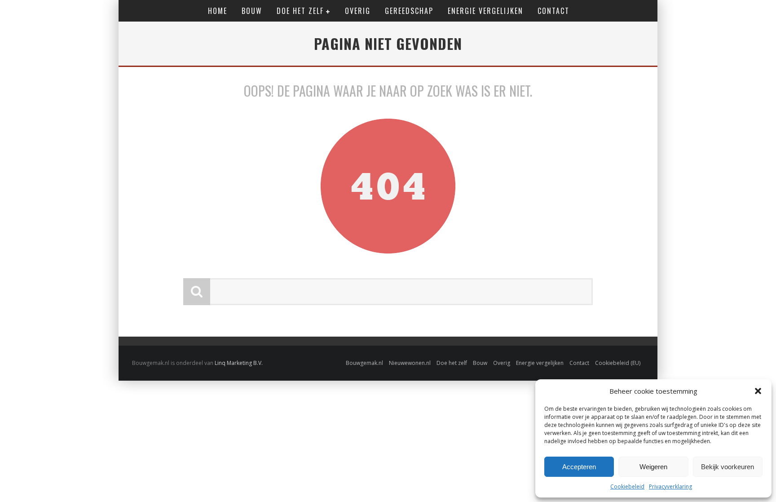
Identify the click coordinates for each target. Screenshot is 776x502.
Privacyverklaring (670, 486)
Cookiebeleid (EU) (617, 363)
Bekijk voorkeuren (727, 467)
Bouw (252, 10)
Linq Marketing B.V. (239, 363)
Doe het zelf (300, 10)
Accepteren (579, 467)
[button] (758, 390)
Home (217, 10)
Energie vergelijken (485, 10)
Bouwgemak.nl (364, 363)
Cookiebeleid (627, 486)
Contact (553, 10)
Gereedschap (409, 10)
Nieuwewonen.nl (410, 363)
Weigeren (653, 467)
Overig (357, 10)
